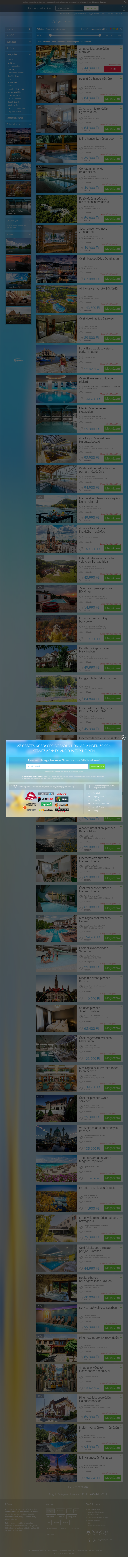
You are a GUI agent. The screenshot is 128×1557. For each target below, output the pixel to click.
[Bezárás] (123, 737)
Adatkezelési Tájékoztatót (32, 776)
